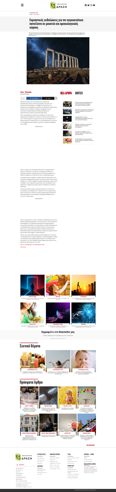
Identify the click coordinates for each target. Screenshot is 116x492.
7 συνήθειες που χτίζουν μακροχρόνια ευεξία (67, 408)
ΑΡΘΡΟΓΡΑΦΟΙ (19, 470)
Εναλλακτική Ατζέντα (90, 464)
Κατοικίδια (52, 459)
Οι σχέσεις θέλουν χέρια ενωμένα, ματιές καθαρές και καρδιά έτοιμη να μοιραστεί (84, 140)
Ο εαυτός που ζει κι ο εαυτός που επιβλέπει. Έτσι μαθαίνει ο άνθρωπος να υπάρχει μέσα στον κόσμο (86, 410)
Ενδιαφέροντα (40, 458)
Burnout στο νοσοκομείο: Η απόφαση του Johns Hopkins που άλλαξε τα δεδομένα (84, 111)
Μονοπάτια (40, 461)
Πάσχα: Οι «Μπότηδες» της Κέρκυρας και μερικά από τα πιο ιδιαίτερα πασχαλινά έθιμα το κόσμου (86, 437)
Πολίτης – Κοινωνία (54, 465)
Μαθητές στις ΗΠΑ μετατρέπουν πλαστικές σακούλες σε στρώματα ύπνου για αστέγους (29, 409)
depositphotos (19, 468)
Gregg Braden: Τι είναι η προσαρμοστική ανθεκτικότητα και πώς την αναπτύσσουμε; (84, 118)
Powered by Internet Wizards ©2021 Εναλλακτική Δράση (85, 490)
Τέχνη (37, 13)
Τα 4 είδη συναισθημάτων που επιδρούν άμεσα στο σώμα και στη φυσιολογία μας (83, 133)
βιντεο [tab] (79, 93)
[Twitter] (88, 5)
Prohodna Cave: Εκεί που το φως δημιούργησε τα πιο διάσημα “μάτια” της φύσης (48, 409)
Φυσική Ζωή (71, 466)
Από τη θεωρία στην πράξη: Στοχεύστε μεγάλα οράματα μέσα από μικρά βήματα (83, 299)
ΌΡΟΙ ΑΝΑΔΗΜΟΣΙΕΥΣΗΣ (21, 481)
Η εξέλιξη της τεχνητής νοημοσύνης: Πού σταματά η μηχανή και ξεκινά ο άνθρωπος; (83, 326)
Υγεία (69, 454)
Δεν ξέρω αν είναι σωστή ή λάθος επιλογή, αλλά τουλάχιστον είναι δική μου (32, 299)
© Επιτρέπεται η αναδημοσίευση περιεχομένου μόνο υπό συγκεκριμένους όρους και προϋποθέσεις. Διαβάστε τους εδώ (24, 485)
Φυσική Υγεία (71, 463)
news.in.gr (23, 247)
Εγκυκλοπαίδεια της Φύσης (73, 471)
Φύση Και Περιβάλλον (73, 477)
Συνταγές (39, 474)
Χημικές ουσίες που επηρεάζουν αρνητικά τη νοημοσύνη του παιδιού (32, 372)
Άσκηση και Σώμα (72, 469)
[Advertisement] (39, 148)
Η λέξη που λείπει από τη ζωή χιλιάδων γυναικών (48, 435)
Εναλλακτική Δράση (24, 94)
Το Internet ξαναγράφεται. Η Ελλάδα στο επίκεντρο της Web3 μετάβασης (58, 326)
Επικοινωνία (19, 479)
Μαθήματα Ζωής (54, 461)
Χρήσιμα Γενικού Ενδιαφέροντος (29, 433)
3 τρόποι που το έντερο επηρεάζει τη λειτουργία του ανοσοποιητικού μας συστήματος (58, 373)
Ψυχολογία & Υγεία (67, 406)
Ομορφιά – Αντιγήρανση (73, 474)
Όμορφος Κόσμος (48, 406)
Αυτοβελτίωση (41, 454)
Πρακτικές (39, 463)
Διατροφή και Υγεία (42, 472)
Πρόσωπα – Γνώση (89, 454)
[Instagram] (91, 5)
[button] (22, 5)
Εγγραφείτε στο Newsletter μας (58, 332)
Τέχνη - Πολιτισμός (34, 14)
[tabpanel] (77, 122)
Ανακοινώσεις (32, 13)
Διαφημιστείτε (19, 473)
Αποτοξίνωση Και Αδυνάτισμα (41, 470)
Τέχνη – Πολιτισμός (54, 467)
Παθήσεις (70, 459)
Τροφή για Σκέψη (88, 461)
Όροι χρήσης (19, 475)
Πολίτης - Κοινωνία (29, 406)
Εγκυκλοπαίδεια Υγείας (32, 369)
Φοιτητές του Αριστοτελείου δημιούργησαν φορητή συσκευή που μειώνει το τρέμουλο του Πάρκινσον (29, 437)
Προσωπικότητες (88, 459)
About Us (18, 472)
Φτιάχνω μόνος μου (73, 476)
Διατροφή (40, 466)
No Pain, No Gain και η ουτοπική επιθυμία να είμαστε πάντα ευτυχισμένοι (83, 126)
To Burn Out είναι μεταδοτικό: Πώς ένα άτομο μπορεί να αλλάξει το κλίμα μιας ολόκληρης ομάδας (83, 104)
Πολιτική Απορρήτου (21, 477)
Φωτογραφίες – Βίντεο (55, 468)
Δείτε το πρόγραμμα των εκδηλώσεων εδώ (32, 244)
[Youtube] (94, 5)
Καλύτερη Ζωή (87, 406)
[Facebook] (86, 5)
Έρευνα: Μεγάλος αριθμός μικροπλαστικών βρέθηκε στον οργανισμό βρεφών (83, 373)
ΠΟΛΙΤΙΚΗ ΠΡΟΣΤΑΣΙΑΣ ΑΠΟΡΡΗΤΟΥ (58, 338)
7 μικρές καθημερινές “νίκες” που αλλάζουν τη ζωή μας (58, 299)
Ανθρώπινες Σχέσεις (54, 457)
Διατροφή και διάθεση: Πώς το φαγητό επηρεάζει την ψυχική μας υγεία (32, 326)
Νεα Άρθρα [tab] (66, 93)
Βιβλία (85, 457)
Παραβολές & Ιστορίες (55, 463)
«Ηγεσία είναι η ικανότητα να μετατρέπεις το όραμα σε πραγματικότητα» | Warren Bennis (67, 436)
